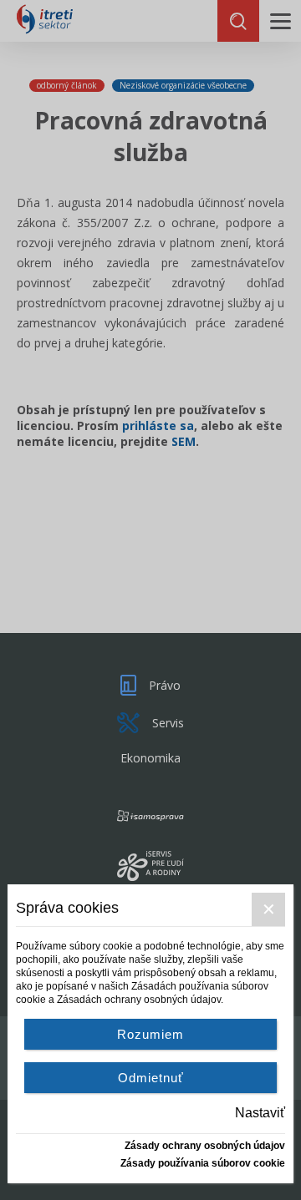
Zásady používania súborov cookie (202, 1163)
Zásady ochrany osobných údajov (205, 1146)
